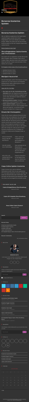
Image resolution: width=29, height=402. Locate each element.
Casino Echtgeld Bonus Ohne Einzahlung (14, 187)
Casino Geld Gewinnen (6, 230)
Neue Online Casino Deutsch (14, 205)
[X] (17, 262)
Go (24, 274)
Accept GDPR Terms (8, 277)
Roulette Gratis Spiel (6, 228)
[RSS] (8, 290)
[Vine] (25, 286)
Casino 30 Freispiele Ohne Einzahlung (14, 196)
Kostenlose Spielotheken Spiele (8, 225)
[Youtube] (4, 290)
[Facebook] (11, 262)
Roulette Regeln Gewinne (7, 226)
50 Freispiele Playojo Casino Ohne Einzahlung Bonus (13, 231)
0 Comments (11, 299)
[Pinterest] (21, 286)
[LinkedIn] (16, 286)
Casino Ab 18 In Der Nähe (7, 88)
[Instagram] (14, 262)
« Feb (2, 390)
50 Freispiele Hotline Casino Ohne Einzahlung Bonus (14, 67)
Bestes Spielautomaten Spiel (8, 48)
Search (3, 215)
